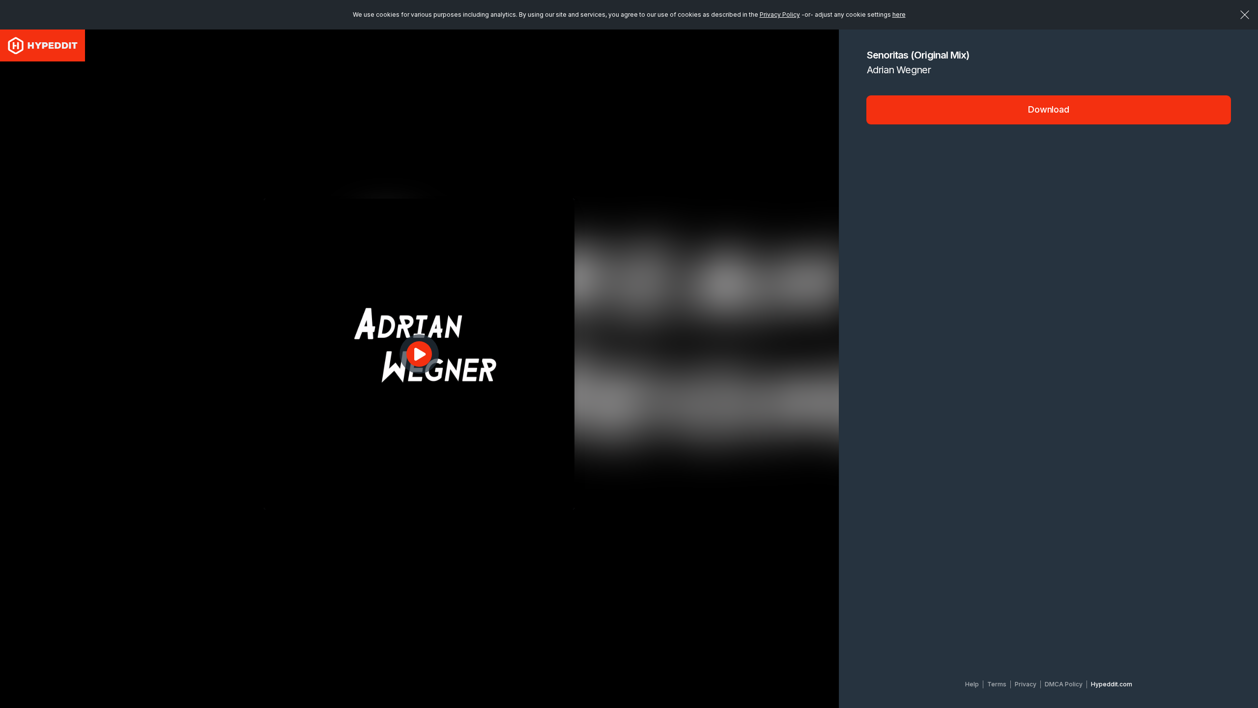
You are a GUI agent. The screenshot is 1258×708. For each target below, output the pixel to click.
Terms (996, 684)
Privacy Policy (780, 14)
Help (972, 684)
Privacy (1025, 684)
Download (1048, 109)
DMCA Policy (1064, 684)
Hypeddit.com (1111, 684)
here (899, 14)
